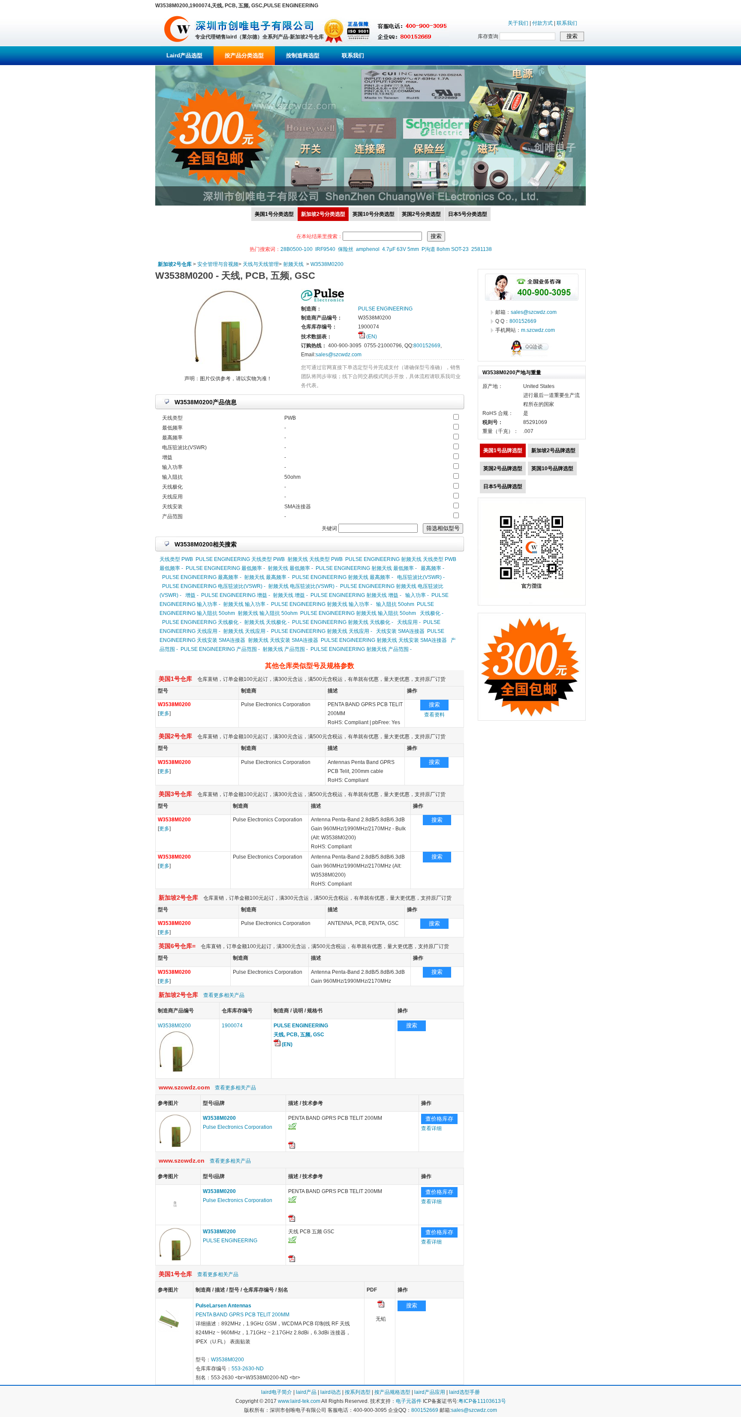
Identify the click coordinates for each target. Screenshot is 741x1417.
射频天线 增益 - (290, 595)
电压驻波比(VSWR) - (421, 577)
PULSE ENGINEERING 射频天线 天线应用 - (321, 631)
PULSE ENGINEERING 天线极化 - (201, 622)
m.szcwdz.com (538, 330)
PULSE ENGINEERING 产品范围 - (220, 649)
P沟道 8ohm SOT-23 (445, 249)
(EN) (371, 337)
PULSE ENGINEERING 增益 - (235, 595)
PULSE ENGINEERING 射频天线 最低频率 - (366, 568)
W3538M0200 (326, 264)
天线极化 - (431, 613)
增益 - (192, 595)
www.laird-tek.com (299, 1401)
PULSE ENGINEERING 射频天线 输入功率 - (321, 604)
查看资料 (434, 715)
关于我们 (518, 23)
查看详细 (431, 1128)
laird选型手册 (464, 1392)
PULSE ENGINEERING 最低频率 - (225, 568)
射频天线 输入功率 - (245, 604)
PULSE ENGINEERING (230, 1241)
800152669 (426, 346)
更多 (164, 713)
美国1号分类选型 (274, 214)
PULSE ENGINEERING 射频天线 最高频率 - (342, 577)
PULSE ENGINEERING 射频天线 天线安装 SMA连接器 (384, 640)
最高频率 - (432, 568)
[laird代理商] (177, 45)
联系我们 (567, 23)
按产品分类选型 (244, 55)
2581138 (481, 249)
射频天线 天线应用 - (245, 631)
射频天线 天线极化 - (266, 622)
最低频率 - (171, 568)
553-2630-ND (248, 1369)
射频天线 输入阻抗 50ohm (268, 613)
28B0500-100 (296, 249)
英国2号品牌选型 (502, 468)
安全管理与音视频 (217, 264)
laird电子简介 (276, 1392)
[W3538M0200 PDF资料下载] (291, 1147)
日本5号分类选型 (467, 214)
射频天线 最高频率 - (266, 577)
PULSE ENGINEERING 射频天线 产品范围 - (361, 649)
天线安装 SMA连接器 (400, 631)
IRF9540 (325, 249)
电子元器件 (409, 1401)
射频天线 (293, 264)
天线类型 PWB (176, 559)
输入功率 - (417, 595)
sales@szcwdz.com (338, 355)
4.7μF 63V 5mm (400, 249)
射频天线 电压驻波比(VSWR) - (302, 586)
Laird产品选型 (184, 55)
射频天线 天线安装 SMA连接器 (283, 640)
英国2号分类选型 (421, 214)
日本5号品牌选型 (502, 486)
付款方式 (542, 23)
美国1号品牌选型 (502, 450)
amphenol (368, 249)
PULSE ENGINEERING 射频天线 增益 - (355, 595)
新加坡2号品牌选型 (553, 450)
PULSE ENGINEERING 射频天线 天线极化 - (342, 622)
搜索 (434, 704)
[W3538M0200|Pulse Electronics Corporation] (175, 1146)
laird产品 (306, 1392)
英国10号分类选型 (373, 214)
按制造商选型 (302, 55)
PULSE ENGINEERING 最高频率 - (201, 577)
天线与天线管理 (261, 264)
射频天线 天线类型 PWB (315, 559)
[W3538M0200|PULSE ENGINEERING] (175, 1260)
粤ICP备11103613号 (482, 1401)
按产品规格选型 (392, 1392)
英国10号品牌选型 (552, 468)
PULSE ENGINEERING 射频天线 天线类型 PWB (400, 559)
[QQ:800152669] (532, 356)
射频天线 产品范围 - (285, 649)
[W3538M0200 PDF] (380, 1306)
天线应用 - (409, 622)
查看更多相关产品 (223, 995)
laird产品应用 (429, 1392)
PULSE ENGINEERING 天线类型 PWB (240, 559)
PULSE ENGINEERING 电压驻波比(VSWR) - (213, 586)
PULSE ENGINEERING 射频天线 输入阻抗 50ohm (358, 613)
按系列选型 (357, 1392)
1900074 (232, 1026)
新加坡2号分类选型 (323, 214)
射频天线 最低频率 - (290, 568)
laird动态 (330, 1392)
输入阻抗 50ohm (395, 604)
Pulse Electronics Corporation (237, 1127)
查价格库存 (439, 1119)
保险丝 (345, 249)
